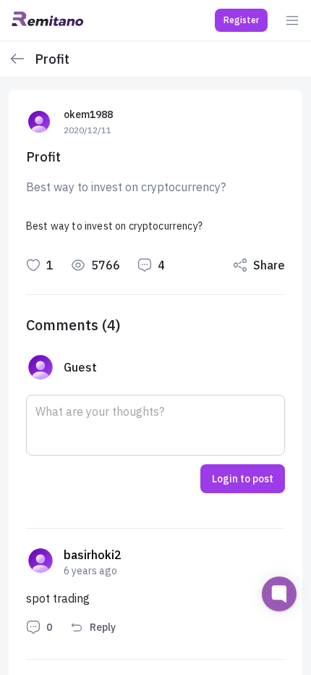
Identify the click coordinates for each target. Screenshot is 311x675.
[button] (241, 20)
